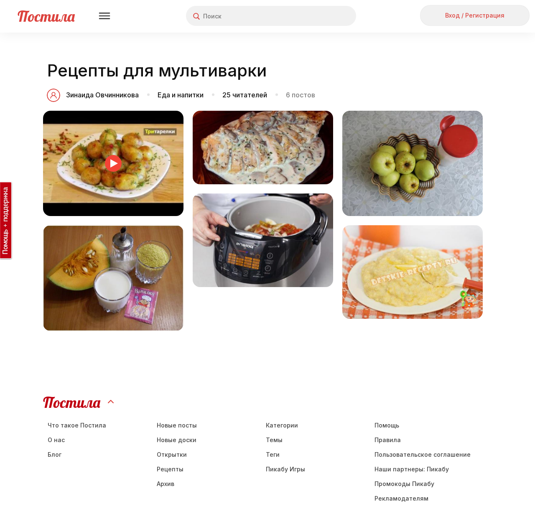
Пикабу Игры (285, 469)
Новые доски (176, 439)
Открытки (172, 454)
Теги (273, 454)
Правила (387, 439)
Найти (318, 16)
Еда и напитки (181, 95)
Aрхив (165, 483)
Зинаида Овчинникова (102, 95)
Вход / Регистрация (474, 15)
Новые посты (177, 425)
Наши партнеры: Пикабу (411, 469)
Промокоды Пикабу (404, 483)
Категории (282, 425)
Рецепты (170, 469)
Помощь (386, 425)
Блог (54, 454)
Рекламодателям (401, 498)
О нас (56, 439)
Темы (274, 439)
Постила (46, 16)
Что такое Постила (77, 425)
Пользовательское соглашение (422, 454)
